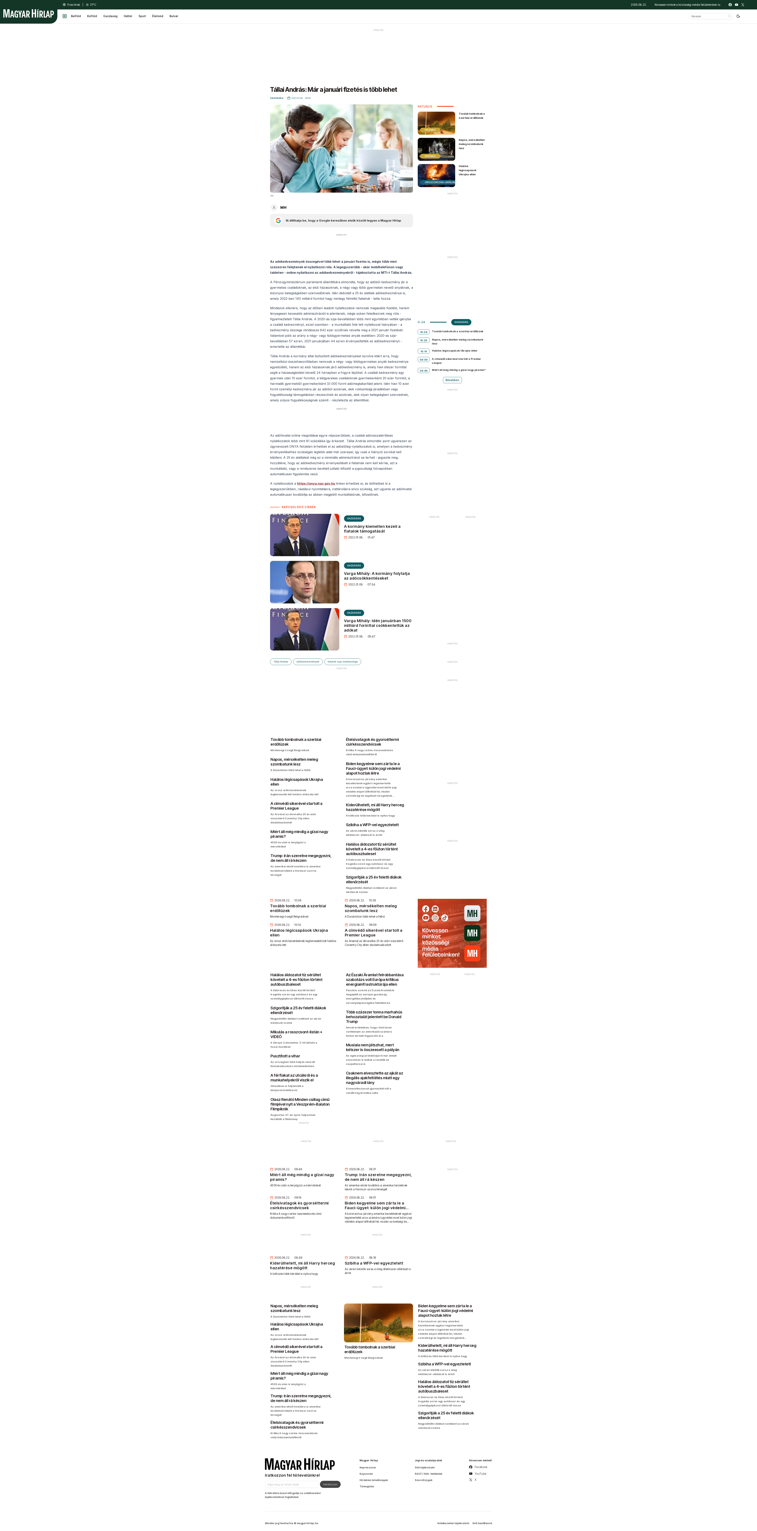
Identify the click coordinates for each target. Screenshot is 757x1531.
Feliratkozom (330, 1484)
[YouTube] (736, 4)
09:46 (424, 370)
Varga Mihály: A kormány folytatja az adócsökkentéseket (377, 576)
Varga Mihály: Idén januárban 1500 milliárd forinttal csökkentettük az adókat (378, 625)
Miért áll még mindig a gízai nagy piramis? (459, 369)
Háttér (128, 16)
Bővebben (452, 380)
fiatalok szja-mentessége (343, 661)
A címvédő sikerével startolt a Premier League (456, 360)
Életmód (157, 16)
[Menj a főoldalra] (28, 13)
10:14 (423, 351)
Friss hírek (73, 4)
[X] (742, 4)
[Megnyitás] (65, 16)
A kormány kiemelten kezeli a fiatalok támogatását (372, 529)
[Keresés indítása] (729, 16)
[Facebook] (730, 4)
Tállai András (280, 661)
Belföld (76, 16)
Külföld (92, 16)
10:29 (423, 340)
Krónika (430, 129)
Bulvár (174, 16)
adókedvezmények (307, 661)
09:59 (424, 359)
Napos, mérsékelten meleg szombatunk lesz (472, 144)
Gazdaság (110, 16)
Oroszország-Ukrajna (441, 182)
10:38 (424, 332)
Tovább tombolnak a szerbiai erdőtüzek (472, 115)
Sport (142, 16)
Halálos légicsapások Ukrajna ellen (467, 170)
